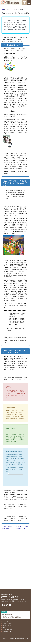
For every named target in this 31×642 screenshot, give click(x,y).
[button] (4, 621)
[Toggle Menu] (29, 3)
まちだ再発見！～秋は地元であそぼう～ (22, 527)
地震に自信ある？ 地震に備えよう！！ (8, 527)
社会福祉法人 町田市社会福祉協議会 (10, 595)
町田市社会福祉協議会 (12, 2)
